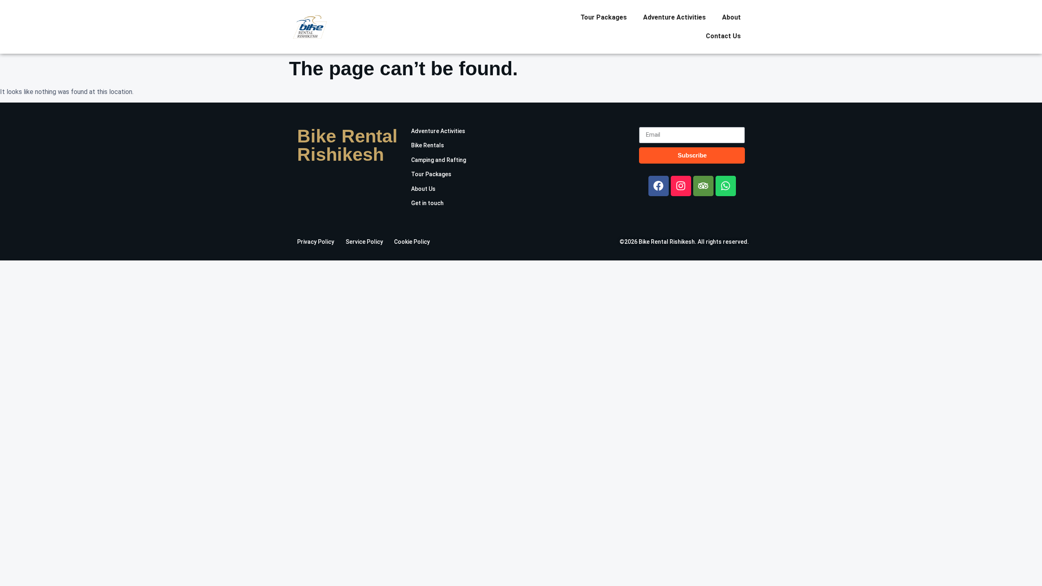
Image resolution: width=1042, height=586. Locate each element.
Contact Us (723, 36)
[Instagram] (681, 186)
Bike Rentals (427, 145)
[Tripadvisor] (703, 186)
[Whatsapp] (726, 186)
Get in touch (427, 203)
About (731, 17)
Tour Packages (603, 17)
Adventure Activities (674, 17)
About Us (423, 189)
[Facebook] (658, 186)
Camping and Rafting (438, 160)
